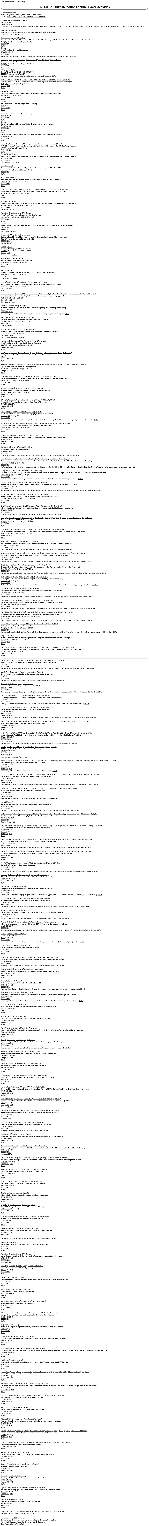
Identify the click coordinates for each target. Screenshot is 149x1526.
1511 (8, 276)
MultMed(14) (5, 170)
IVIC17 (3, 1091)
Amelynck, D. (5, 235)
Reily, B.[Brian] (6, 329)
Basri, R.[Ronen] (55, 60)
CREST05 (3, 1399)
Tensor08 (4, 1329)
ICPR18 (3, 985)
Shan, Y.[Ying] (43, 577)
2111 (8, 453)
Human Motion (31, 15)
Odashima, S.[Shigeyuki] (18, 612)
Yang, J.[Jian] (70, 647)
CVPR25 (3, 700)
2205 (8, 477)
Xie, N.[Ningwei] (64, 459)
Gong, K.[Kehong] (6, 826)
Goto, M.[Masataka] (57, 530)
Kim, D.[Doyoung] (6, 565)
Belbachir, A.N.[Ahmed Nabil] (39, 1217)
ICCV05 (21, 72)
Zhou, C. (9, 258)
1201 (8, 172)
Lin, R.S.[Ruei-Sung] (41, 788)
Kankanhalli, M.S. (25, 412)
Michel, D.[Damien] (40, 1146)
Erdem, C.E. (31, 1313)
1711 (11, 359)
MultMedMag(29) (7, 475)
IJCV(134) (4, 651)
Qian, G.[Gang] (15, 91)
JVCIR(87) (4, 486)
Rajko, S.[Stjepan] (52, 1372)
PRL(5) (3, 34)
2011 (8, 928)
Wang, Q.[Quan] (50, 518)
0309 (15, 1447)
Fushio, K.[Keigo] (29, 660)
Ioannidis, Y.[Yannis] (22, 1193)
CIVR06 (3, 1376)
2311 (8, 500)
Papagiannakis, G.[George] (61, 365)
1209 (11, 441)
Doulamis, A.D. (41, 957)
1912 (11, 1140)
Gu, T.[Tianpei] (27, 518)
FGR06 (3, 126)
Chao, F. (20, 258)
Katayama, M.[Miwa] (23, 144)
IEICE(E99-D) (5, 286)
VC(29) (3, 193)
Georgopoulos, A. (35, 1063)
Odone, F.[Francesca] (38, 341)
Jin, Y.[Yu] (4, 1205)
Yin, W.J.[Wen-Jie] (6, 863)
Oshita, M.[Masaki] (7, 189)
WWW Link (4, 24)
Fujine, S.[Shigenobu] (21, 1181)
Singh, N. (19, 981)
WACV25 (3, 711)
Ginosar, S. (10, 934)
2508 (8, 702)
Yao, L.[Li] (54, 747)
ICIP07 (3, 106)
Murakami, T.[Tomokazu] (35, 1443)
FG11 (2, 1282)
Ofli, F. (3, 1313)
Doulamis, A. (28, 922)
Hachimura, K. (5, 30)
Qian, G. (12, 1384)
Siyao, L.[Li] (4, 518)
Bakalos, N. (4, 922)
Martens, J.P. (21, 235)
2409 (8, 595)
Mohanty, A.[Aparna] (7, 294)
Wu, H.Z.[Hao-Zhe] (40, 774)
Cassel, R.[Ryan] (6, 1464)
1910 (8, 963)
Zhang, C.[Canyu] (6, 788)
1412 (8, 241)
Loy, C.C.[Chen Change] (74, 518)
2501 (8, 618)
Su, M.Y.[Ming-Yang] (46, 814)
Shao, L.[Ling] (15, 624)
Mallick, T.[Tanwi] (6, 482)
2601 (8, 666)
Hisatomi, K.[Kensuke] (8, 144)
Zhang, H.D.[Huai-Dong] (45, 721)
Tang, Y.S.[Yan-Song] (83, 814)
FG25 (2, 664)
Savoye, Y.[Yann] (6, 1289)
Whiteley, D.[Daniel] (74, 1372)
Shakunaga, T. (13, 1242)
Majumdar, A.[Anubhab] (48, 294)
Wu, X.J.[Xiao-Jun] (47, 553)
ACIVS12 (3, 439)
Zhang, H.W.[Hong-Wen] (48, 733)
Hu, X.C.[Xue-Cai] (28, 747)
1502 (8, 1117)
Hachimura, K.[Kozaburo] (24, 1348)
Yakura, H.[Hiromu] (44, 530)
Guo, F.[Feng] (5, 91)
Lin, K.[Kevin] (24, 761)
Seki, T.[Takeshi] (19, 189)
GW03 (3, 1480)
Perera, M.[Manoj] (7, 80)
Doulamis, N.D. (20, 957)
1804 (11, 312)
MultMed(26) (5, 581)
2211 (11, 881)
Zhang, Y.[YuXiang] (19, 733)
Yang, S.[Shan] (17, 898)
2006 (11, 394)
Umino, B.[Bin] (16, 282)
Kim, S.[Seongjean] (29, 506)
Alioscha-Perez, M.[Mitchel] (28, 423)
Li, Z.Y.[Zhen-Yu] (62, 774)
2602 (11, 653)
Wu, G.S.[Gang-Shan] (28, 1205)
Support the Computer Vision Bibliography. (31, 1522)
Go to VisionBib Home (8, 2)
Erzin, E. (8, 1313)
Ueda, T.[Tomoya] (43, 1395)
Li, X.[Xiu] (41, 647)
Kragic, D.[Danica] (39, 863)
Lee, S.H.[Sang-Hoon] (41, 494)
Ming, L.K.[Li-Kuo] (48, 1158)
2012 (8, 418)
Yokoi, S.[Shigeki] (40, 1488)
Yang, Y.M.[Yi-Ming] (7, 636)
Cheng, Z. (16, 412)
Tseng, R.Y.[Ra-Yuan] (20, 1158)
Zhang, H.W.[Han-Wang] (82, 761)
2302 (8, 869)
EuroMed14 (4, 1162)
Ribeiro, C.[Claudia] (7, 1052)
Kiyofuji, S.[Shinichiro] (57, 1395)
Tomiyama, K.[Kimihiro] (38, 144)
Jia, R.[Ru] (4, 553)
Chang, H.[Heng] (32, 826)
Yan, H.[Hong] (34, 588)
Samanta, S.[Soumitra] (8, 213)
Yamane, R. (4, 1242)
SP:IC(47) (4, 298)
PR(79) (3, 310)
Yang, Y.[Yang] (41, 1301)
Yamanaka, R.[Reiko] (32, 189)
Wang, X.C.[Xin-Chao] (96, 826)
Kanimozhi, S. (5, 684)
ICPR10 (3, 1305)
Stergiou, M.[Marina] (23, 376)
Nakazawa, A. (13, 1499)
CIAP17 (3, 357)
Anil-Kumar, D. (5, 541)
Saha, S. (3, 270)
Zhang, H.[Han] (72, 814)
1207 (8, 1223)
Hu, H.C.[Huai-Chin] (7, 1158)
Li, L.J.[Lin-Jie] (15, 761)
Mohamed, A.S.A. (6, 1087)
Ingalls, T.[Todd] (27, 1372)
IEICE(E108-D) (5, 534)
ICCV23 (3, 818)
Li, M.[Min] (4, 459)
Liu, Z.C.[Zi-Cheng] (97, 761)
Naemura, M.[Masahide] (9, 1452)
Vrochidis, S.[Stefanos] (67, 851)
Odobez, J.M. (59, 1110)
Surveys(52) (4, 380)
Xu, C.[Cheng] (32, 721)
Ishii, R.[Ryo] (5, 660)
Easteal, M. (35, 1110)
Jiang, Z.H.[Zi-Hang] (55, 826)
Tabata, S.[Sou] (32, 1395)
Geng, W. (34, 412)
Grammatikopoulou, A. (21, 1075)
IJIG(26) (3, 640)
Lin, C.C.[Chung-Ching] (51, 761)
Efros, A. (23, 934)
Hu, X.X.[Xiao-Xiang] (14, 1205)
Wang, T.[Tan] (5, 761)
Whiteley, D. (5, 1384)
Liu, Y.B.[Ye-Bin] (80, 733)
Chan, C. (3, 934)
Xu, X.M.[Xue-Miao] (20, 721)
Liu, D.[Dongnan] (33, 707)
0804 (8, 98)
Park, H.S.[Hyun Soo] (21, 910)
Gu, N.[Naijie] (31, 1301)
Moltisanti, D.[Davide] (8, 875)
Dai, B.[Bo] (29, 875)
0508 (8, 1343)
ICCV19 (3, 938)
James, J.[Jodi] (16, 1372)
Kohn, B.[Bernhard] (7, 1217)
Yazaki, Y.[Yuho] (27, 282)
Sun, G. (3, 412)
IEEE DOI (4, 44)
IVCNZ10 (3, 1246)
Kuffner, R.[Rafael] (20, 1052)
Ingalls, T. (32, 1384)
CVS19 (3, 1138)
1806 (11, 1058)
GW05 (3, 1468)
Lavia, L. (42, 1110)
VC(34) (3, 369)
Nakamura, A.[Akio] (20, 1395)
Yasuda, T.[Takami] (28, 1488)
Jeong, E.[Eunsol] (6, 1016)
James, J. (26, 1384)
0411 (8, 1505)
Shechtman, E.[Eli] (7, 38)
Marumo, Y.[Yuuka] (39, 1348)
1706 (10, 24)
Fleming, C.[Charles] (34, 696)
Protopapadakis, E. (50, 922)
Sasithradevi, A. (28, 684)
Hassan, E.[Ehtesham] (8, 1228)
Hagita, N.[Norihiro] (35, 1181)
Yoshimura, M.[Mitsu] (8, 1348)
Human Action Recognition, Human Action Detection (18, 1513)
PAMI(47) (4, 628)
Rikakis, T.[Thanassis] (39, 1372)
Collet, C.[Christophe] (19, 1464)
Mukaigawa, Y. (21, 1336)
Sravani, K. (35, 541)
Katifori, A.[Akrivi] (36, 376)
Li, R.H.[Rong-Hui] (31, 647)
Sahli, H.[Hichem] (64, 423)
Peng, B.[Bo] (5, 1325)
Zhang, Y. (24, 317)
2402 (11, 559)
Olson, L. (47, 1384)
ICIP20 (3, 926)
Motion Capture (20, 15)
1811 (11, 371)
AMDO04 (4, 1492)
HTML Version (5, 70)
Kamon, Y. (4, 1336)
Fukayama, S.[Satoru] (21, 530)
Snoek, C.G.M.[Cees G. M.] (22, 945)
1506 (8, 265)
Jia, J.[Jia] (18, 774)
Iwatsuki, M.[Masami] (61, 189)
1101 (10, 150)
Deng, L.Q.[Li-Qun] (7, 1301)
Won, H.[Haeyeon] (7, 1004)
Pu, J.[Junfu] (14, 577)
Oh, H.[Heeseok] (16, 506)
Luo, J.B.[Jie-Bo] (95, 774)
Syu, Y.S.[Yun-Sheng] (7, 1028)
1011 (11, 1295)
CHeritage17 (5, 1056)
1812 (8, 987)
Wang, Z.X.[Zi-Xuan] (7, 774)
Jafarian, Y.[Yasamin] (7, 910)
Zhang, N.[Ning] (29, 788)
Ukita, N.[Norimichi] (7, 1181)
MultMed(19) (5, 321)
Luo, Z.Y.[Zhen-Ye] (6, 747)
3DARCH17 (4, 1067)
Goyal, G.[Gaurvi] (23, 353)
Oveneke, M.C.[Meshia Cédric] (48, 423)
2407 (8, 571)
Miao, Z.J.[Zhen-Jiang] (16, 459)
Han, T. (3, 317)
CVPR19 (3, 950)
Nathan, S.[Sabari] (16, 684)
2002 (8, 952)
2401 (8, 820)
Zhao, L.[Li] (12, 553)
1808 (11, 347)
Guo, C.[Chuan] (43, 826)
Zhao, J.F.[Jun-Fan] (19, 814)
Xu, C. (13, 317)
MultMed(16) (5, 205)
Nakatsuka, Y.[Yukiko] (46, 189)
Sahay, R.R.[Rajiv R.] (89, 294)
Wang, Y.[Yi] (63, 1372)
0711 (8, 44)
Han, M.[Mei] (53, 788)
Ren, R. (3, 178)
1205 (8, 1234)
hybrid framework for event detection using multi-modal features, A (29, 1238)
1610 (11, 300)
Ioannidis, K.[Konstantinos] (50, 851)
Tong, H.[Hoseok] (41, 506)
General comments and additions (12, 1520)
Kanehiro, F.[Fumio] (51, 1431)
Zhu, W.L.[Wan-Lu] (19, 647)
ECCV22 (3, 879)
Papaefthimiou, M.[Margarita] (42, 365)
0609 (8, 138)
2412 (11, 727)
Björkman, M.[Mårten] (53, 863)
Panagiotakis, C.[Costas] (19, 1122)
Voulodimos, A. (38, 922)
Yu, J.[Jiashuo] (5, 577)
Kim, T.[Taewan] (18, 565)
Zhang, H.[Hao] (16, 329)
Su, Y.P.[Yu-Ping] (81, 553)
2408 (8, 583)
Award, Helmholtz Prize (14, 74)
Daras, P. (13, 201)
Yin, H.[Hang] (17, 863)
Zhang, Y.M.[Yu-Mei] (60, 553)
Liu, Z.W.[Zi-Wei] (87, 518)
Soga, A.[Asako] (6, 282)
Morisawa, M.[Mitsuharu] (79, 1431)
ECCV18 (3, 404)
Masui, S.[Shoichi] (32, 612)
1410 (8, 207)
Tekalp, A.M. (23, 1313)
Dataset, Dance (6, 22)
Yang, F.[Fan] (5, 612)
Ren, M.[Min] (17, 747)
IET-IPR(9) (4, 274)
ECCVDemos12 (5, 1209)
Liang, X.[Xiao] (5, 600)
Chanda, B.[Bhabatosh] (23, 213)
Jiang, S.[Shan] (68, 612)
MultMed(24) (5, 463)
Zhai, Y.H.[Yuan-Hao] (36, 761)
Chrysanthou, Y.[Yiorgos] (78, 365)
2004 (8, 940)
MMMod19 (4, 973)
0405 (11, 1482)
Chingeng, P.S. (17, 1087)
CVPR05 (3, 52)
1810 (11, 406)
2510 (8, 630)
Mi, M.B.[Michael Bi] (81, 826)
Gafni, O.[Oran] (6, 447)
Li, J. (25, 258)
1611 (11, 1105)
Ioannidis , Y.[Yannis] (49, 376)
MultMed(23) (5, 416)
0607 (11, 1378)
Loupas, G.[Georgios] (7, 851)
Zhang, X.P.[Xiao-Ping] (31, 459)
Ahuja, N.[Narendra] (20, 887)
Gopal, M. (35, 1228)
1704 (8, 324)
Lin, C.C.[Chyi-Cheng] (35, 1158)
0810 (8, 1319)
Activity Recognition (7, 15)
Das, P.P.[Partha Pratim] (20, 482)
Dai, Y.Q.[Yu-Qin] (6, 647)
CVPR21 (3, 451)
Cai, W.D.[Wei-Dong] (46, 707)
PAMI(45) (4, 498)
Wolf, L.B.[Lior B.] (28, 447)
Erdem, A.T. (39, 1313)
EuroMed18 (4, 1008)
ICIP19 (3, 961)
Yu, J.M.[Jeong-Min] (20, 1004)
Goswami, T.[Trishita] (76, 294)
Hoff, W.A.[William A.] (29, 329)
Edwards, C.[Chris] (6, 247)
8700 (21, 34)
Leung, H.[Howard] (20, 1301)
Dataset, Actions (6, 68)
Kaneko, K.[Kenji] (64, 1431)
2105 (8, 430)
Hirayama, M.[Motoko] (40, 282)
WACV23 (3, 867)
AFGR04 (3, 1503)
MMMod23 (4, 855)
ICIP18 (3, 1044)
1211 (11, 1199)
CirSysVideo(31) (6, 428)
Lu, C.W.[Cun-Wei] (6, 1360)
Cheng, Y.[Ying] (24, 577)
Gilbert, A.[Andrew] (7, 400)
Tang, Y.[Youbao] (18, 788)
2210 (8, 512)
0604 (8, 128)
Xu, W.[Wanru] (44, 459)
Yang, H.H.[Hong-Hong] (33, 553)
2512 (8, 642)
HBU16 (3, 1103)
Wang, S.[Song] (72, 788)
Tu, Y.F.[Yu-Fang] (31, 1028)
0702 (8, 118)
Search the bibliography (8, 1522)
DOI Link (3, 86)
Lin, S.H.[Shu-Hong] (7, 588)
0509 (12, 1390)
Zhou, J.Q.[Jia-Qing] (82, 774)
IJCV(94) (3, 148)
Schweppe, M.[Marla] (18, 1278)
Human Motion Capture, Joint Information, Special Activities (26, 17)
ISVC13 (3, 227)
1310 (11, 195)
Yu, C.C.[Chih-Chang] (22, 471)
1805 (8, 1069)
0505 (10, 1401)
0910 (8, 160)
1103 (8, 1284)
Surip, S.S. (41, 1087)
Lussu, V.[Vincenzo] (7, 1099)
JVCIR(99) (4, 545)
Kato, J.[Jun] (33, 530)
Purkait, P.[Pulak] (21, 1266)
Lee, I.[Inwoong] (29, 565)
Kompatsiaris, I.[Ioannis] (83, 851)
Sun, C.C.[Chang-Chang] (8, 696)
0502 (8, 1458)
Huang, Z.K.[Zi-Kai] (7, 721)
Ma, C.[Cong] (54, 459)
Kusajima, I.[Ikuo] (44, 612)
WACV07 (3, 116)
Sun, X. (18, 317)
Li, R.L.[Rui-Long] (6, 898)
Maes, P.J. (13, 235)
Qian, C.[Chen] (61, 518)
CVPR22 (3, 510)
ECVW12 (3, 1221)
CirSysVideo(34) (6, 569)
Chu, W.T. (4, 166)
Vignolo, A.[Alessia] (36, 353)
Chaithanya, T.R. (25, 541)
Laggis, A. (4, 1063)
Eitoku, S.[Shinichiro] (16, 660)
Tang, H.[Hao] (5, 624)
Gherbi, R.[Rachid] (33, 1464)
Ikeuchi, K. (21, 1499)
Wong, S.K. (39, 1384)
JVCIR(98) (4, 557)
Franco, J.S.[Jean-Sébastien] (21, 1289)
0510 (24, 74)
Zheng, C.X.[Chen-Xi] (60, 721)
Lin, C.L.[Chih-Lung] (36, 471)
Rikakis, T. (19, 1384)
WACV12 (3, 1270)
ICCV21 (3, 891)
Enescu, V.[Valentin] (27, 435)
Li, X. (39, 412)
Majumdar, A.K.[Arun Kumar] (38, 482)
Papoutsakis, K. (6, 1122)
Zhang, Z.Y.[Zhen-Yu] (26, 624)
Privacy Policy (20, 2)
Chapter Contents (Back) (9, 13)
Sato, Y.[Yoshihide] (42, 660)
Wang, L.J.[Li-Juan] (110, 761)
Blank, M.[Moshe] (19, 60)
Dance (38, 15)
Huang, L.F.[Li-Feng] (31, 600)
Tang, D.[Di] (72, 774)
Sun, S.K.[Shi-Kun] (27, 774)
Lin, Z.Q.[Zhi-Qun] (7, 802)
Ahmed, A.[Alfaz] (62, 294)
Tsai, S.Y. (10, 166)
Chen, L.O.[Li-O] (20, 1028)
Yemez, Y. (15, 1313)
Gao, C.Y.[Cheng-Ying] (46, 600)
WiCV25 (3, 688)
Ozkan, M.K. (54, 1313)
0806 (8, 1331)
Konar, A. (9, 270)
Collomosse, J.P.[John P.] (23, 388)
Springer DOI (5, 195)
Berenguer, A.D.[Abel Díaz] (9, 423)
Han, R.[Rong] (51, 774)
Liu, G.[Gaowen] (22, 696)
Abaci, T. (46, 1313)
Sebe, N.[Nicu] (53, 624)
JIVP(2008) (4, 96)
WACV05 (3, 1456)
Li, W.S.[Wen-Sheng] (17, 600)
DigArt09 (4, 158)
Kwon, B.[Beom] (16, 494)
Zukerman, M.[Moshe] (21, 588)
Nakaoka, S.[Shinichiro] (8, 1431)
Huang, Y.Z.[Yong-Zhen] (42, 747)
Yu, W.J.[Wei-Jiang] (15, 518)
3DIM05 (3, 1340)
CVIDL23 (3, 806)
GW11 (3, 1197)
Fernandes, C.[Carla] (33, 1052)
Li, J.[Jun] (62, 647)
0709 (8, 108)
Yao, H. (8, 317)
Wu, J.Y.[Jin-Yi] (20, 875)
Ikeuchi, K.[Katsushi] (63, 80)
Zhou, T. (17, 934)
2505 (10, 715)
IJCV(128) (4, 392)
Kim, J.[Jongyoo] (28, 494)
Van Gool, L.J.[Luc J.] (41, 624)
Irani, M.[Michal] (19, 38)
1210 (11, 1211)
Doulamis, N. (19, 922)
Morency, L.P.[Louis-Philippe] (57, 660)
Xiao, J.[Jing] (63, 788)
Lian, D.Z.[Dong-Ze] (19, 826)
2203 (8, 893)
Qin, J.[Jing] (71, 721)
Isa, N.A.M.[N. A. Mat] (30, 1087)
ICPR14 (3, 1150)
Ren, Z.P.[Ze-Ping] (60, 814)
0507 (8, 54)
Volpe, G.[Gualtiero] (39, 1099)
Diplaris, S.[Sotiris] (35, 851)
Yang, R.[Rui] (20, 553)
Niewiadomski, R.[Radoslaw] (23, 1099)
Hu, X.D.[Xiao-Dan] (7, 887)
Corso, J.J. (31, 317)
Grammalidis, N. (43, 1075)
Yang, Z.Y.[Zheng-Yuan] (66, 761)
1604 (10, 288)
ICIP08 (3, 1317)
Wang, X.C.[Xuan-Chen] (8, 707)
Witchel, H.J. (50, 1110)
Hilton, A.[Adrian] (37, 388)
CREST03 (3, 1447)
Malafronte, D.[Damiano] (9, 341)
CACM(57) (4, 251)
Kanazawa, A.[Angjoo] (44, 898)
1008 (8, 1307)
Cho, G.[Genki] (18, 1360)
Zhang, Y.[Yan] (69, 733)
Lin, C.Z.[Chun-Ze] (38, 518)
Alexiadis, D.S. (5, 201)
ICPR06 (3, 136)
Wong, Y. (9, 412)
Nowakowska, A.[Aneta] (21, 1217)
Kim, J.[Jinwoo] (6, 494)
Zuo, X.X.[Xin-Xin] (68, 826)
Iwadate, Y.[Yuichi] (56, 144)
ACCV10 (3, 1293)
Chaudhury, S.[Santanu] (23, 1228)
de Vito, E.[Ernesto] (24, 341)
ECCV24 (3, 725)
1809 (8, 1046)
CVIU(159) (4, 333)
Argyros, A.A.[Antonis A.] (36, 1122)
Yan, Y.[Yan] (46, 696)
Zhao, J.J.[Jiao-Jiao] (7, 945)
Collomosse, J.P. (11, 178)
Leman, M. (30, 235)
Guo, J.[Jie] (60, 733)
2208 (11, 488)
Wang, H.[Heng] (22, 707)
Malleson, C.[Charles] (8, 388)
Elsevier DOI (5, 300)
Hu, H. (15, 258)
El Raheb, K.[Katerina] (8, 376)
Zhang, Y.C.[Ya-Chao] (33, 733)
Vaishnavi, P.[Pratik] (21, 294)
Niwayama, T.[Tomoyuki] (52, 1443)
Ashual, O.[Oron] (17, 447)
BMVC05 (3, 1388)
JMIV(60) (4, 345)
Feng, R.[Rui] (34, 577)
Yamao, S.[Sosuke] (57, 612)
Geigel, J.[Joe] (5, 1278)
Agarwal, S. (11, 981)
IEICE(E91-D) (5, 84)
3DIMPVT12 (5, 1185)
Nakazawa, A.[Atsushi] (49, 80)
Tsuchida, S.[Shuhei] (7, 530)
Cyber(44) (4, 239)
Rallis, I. (11, 922)
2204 (8, 465)
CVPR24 (3, 737)
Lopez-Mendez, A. (6, 1110)
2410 (8, 606)
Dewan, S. (4, 981)
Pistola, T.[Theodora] (22, 851)
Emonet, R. (27, 1110)
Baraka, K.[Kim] (28, 863)
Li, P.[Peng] (71, 553)
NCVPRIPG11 (5, 1232)
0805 (8, 86)
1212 (8, 184)
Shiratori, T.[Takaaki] (20, 80)
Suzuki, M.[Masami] (24, 1452)
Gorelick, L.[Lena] (6, 60)
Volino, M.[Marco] (20, 400)
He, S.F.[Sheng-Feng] (83, 721)
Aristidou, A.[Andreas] (8, 365)
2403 (10, 536)
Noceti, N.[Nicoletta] (65, 353)
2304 (11, 857)
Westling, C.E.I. (18, 1110)
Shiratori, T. (4, 1499)
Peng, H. (3, 258)
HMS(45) (4, 263)
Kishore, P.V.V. (15, 541)
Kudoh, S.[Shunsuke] (34, 80)
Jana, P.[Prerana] (34, 294)
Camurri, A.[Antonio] (54, 1099)
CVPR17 (3, 1126)
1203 (8, 1248)
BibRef (17, 34)
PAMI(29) (4, 42)
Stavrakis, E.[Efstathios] (23, 365)
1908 (8, 382)
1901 (11, 975)
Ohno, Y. (13, 30)
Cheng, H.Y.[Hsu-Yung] (8, 471)
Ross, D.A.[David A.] (29, 898)
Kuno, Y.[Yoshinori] (7, 1395)
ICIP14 (3, 1115)
